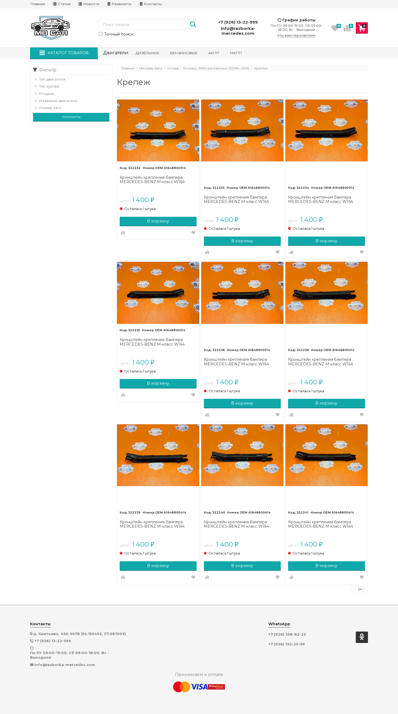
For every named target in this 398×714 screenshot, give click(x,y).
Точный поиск (118, 34)
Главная (38, 4)
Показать (71, 117)
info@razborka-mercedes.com (238, 31)
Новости (91, 4)
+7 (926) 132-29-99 (286, 644)
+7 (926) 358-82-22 (287, 634)
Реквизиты (121, 4)
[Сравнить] (123, 233)
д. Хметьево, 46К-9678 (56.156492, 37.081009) (79, 634)
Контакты (152, 4)
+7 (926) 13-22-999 (238, 22)
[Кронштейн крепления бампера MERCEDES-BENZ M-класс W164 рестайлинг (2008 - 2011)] (158, 131)
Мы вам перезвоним (296, 35)
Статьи (63, 4)
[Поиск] (193, 24)
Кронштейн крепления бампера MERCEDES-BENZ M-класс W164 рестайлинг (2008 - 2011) (152, 179)
